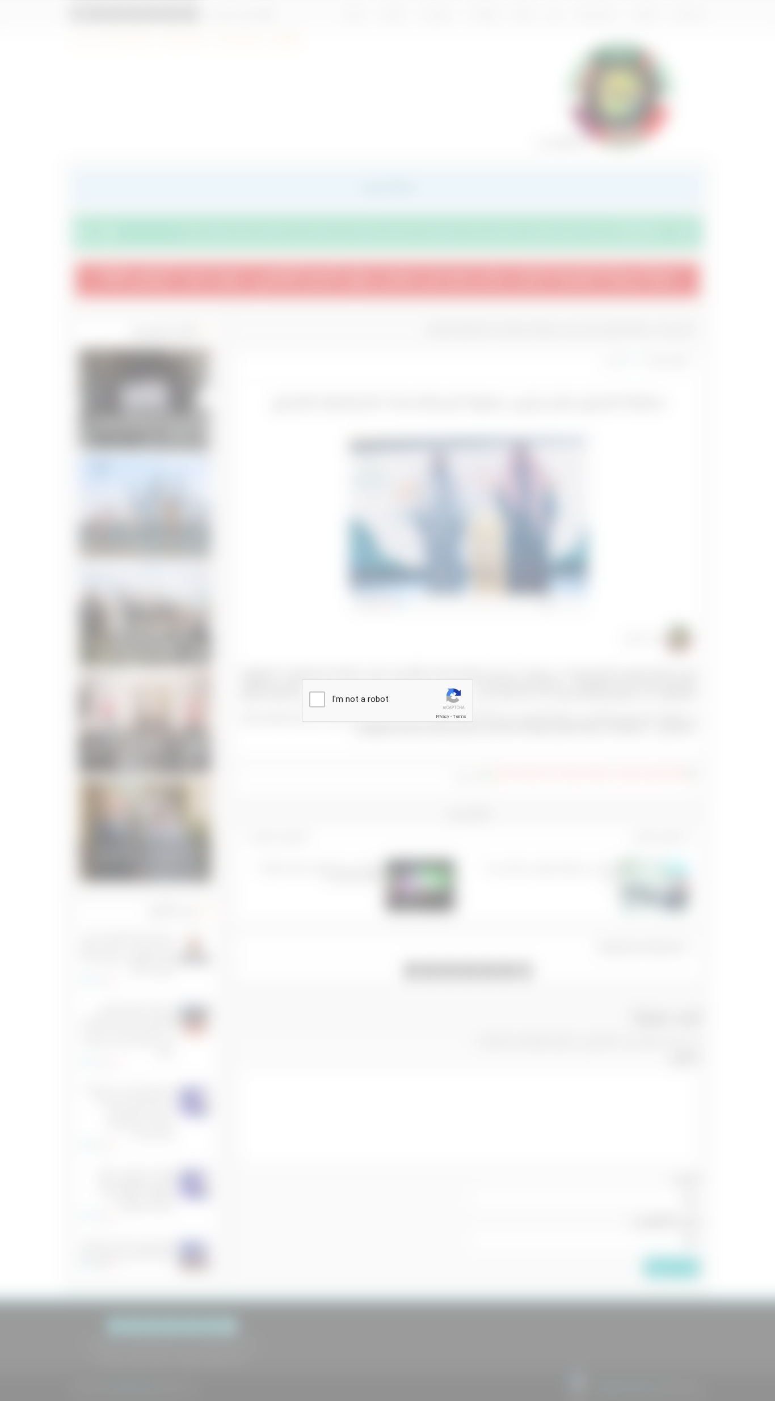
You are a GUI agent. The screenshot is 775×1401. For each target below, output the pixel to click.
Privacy (442, 716)
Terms (459, 716)
